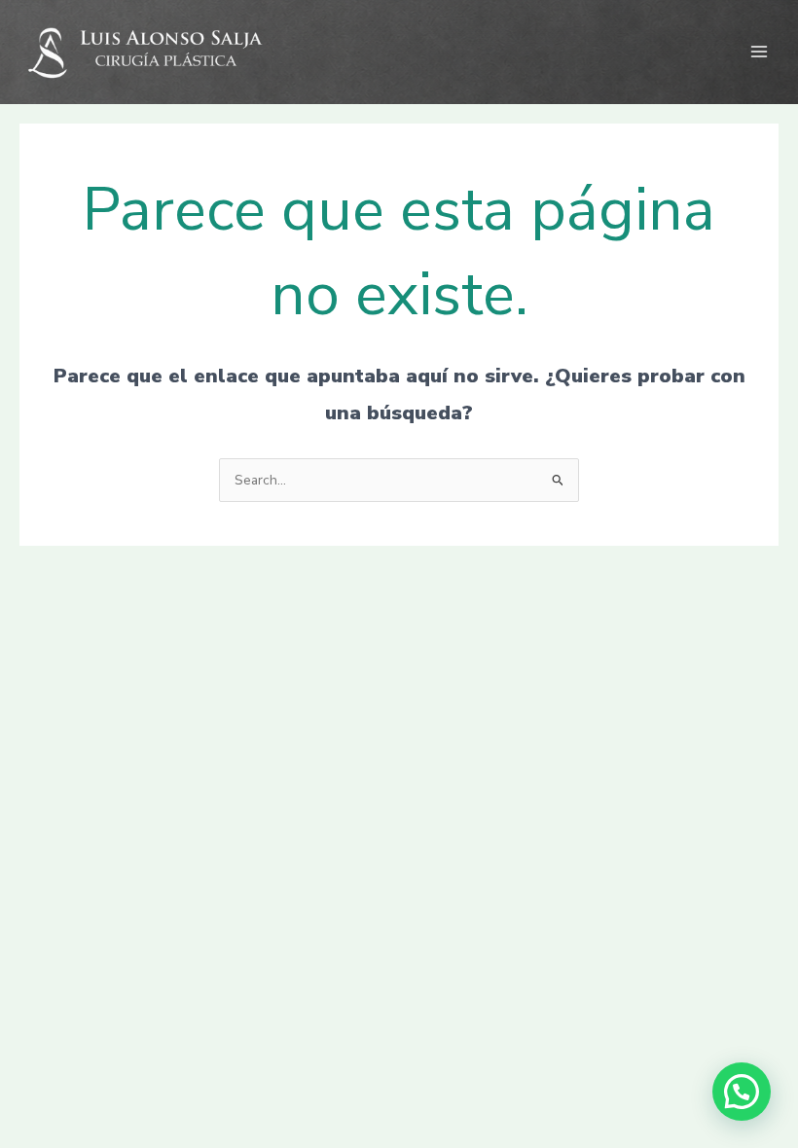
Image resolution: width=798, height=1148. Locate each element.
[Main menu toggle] (760, 52)
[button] (741, 1091)
